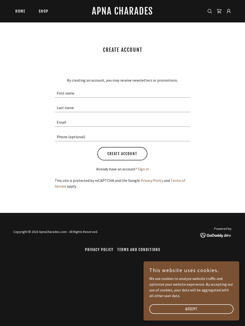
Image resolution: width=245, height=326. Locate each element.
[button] (229, 11)
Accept (191, 309)
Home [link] (20, 11)
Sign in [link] (143, 169)
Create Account (122, 153)
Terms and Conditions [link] (138, 249)
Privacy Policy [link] (152, 180)
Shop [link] (43, 11)
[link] (122, 13)
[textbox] (122, 93)
